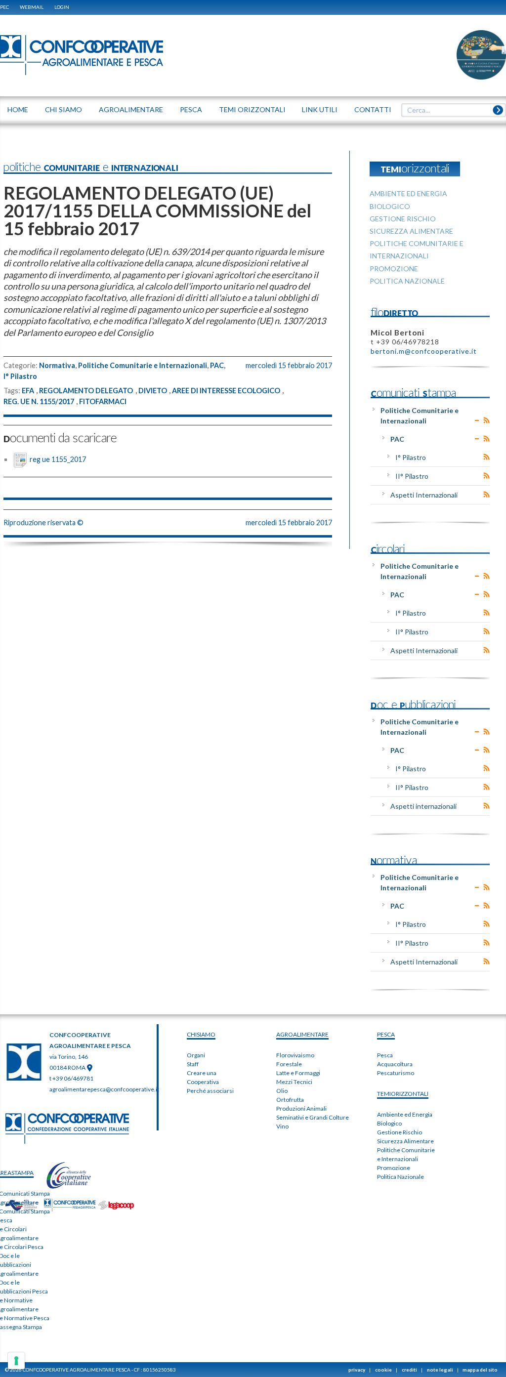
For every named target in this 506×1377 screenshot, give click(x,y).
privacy (356, 1370)
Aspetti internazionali (423, 806)
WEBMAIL (31, 7)
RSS (486, 420)
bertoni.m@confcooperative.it (424, 351)
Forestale (289, 1064)
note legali (440, 1370)
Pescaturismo (395, 1073)
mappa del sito (480, 1370)
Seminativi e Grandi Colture (312, 1117)
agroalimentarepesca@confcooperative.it (104, 1089)
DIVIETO (152, 390)
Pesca (385, 1055)
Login (61, 7)
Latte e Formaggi (298, 1073)
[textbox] (450, 110)
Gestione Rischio (399, 1132)
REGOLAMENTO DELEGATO (86, 390)
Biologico (389, 1123)
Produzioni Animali (301, 1108)
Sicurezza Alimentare (405, 1141)
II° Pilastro (411, 476)
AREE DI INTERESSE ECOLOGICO (226, 390)
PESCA (386, 1034)
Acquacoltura (395, 1064)
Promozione (393, 1167)
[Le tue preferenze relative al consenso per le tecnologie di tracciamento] (16, 1360)
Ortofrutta (290, 1099)
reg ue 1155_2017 (58, 459)
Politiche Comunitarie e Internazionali (142, 365)
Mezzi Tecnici (294, 1081)
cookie (383, 1370)
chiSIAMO (201, 1034)
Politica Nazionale (400, 1176)
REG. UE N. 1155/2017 (38, 401)
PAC (217, 365)
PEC (4, 7)
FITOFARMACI (102, 401)
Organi (196, 1055)
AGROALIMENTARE (302, 1034)
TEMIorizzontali (402, 1093)
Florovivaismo (295, 1055)
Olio (282, 1090)
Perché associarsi (210, 1090)
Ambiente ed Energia (404, 1114)
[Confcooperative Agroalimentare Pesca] (81, 54)
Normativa (57, 365)
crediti (409, 1370)
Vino (282, 1126)
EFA (28, 390)
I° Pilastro (20, 376)
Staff (193, 1064)
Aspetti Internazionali (424, 495)
